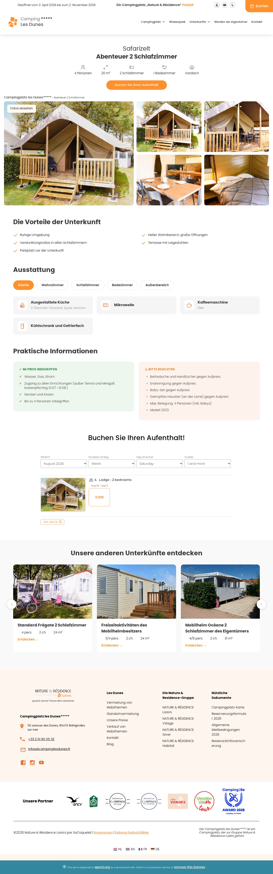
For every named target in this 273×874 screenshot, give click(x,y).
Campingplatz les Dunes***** (27, 97)
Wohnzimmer (53, 285)
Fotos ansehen (21, 108)
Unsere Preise (117, 720)
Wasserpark (177, 22)
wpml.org (102, 867)
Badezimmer (122, 285)
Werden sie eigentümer (230, 22)
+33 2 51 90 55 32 (41, 739)
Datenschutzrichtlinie (132, 832)
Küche (23, 285)
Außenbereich (157, 285)
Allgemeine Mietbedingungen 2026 (226, 729)
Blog (110, 744)
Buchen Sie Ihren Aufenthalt (136, 85)
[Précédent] (11, 604)
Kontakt (256, 22)
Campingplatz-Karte (228, 707)
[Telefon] (233, 4)
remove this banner (189, 867)
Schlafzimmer (87, 285)
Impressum (103, 832)
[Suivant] (261, 604)
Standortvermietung (123, 713)
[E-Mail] (226, 4)
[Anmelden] (218, 4)
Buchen (262, 6)
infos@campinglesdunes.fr (49, 749)
